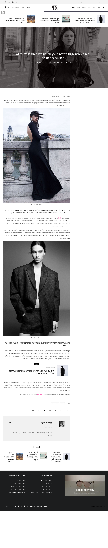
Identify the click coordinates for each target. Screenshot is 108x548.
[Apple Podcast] (5, 2)
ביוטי (94, 7)
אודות (92, 2)
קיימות (84, 7)
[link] (16, 2)
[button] (8, 8)
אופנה (99, 7)
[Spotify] (9, 2)
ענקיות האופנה (54, 403)
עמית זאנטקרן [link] (68, 62)
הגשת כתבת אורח (46, 489)
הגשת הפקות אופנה (46, 486)
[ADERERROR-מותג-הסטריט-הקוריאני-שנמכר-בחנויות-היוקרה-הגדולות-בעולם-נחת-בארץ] (101, 19)
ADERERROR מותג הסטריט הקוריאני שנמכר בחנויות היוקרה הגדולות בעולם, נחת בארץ (85, 20)
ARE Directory (15, 7)
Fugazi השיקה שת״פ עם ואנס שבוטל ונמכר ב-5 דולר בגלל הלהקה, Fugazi (49, 20)
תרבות (78, 7)
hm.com (39, 395)
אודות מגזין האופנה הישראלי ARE (41, 492)
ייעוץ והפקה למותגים (45, 480)
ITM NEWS (72, 7)
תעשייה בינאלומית (90, 16)
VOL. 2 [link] (28, 7)
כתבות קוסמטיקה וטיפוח (17, 489)
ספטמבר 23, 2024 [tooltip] (48, 62)
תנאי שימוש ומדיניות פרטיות (81, 2)
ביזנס (89, 7)
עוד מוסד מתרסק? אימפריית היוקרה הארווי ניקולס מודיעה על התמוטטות (15, 20)
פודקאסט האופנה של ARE (17, 492)
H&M (59, 218)
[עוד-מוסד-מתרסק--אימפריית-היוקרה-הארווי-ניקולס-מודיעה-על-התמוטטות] (31, 19)
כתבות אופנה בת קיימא (18, 486)
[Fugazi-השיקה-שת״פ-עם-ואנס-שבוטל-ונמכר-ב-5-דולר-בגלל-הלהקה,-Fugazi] (66, 19)
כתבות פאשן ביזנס (19, 483)
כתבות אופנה (21, 480)
